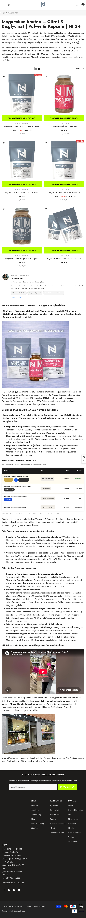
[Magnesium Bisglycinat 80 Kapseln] (64, 94)
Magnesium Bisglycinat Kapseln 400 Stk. (15, 496)
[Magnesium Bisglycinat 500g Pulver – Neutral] (22, 94)
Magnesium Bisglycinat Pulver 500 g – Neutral (17, 486)
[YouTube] (19, 890)
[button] (35, 68)
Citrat (8, 50)
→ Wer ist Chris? (16, 298)
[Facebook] (4, 890)
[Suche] (9, 5)
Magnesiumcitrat (24, 401)
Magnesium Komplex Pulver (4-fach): (23, 445)
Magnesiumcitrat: (14, 436)
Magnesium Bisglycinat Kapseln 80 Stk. (15, 507)
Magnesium (13, 12)
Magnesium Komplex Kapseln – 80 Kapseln (21, 258)
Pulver (45, 47)
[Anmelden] (76, 5)
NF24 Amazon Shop (47, 758)
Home (2, 12)
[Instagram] (9, 890)
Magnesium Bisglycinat (11, 391)
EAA (62, 522)
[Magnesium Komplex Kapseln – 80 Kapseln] (22, 226)
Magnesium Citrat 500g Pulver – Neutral (64, 192)
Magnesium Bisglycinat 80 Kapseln (64, 126)
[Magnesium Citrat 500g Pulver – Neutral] (64, 160)
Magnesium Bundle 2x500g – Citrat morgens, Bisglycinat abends (64, 258)
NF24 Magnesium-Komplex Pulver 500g (53, 53)
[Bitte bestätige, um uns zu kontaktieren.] (80, 906)
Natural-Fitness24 (12, 47)
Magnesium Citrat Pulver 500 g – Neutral (16, 476)
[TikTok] (14, 890)
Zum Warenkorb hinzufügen (22, 118)
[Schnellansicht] (4, 77)
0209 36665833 (13, 878)
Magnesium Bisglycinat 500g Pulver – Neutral (21, 126)
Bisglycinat (76, 47)
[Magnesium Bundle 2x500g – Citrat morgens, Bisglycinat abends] (64, 226)
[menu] (3, 5)
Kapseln (56, 47)
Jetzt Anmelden (67, 787)
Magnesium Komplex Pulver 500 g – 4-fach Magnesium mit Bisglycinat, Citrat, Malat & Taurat (22, 192)
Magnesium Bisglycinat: (17, 426)
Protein (73, 522)
